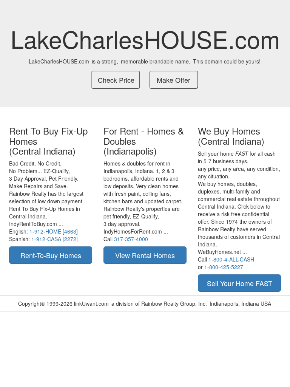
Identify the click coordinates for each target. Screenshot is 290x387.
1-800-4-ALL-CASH (231, 259)
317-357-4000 (131, 239)
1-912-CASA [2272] (54, 239)
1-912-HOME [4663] (53, 231)
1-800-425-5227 (223, 267)
